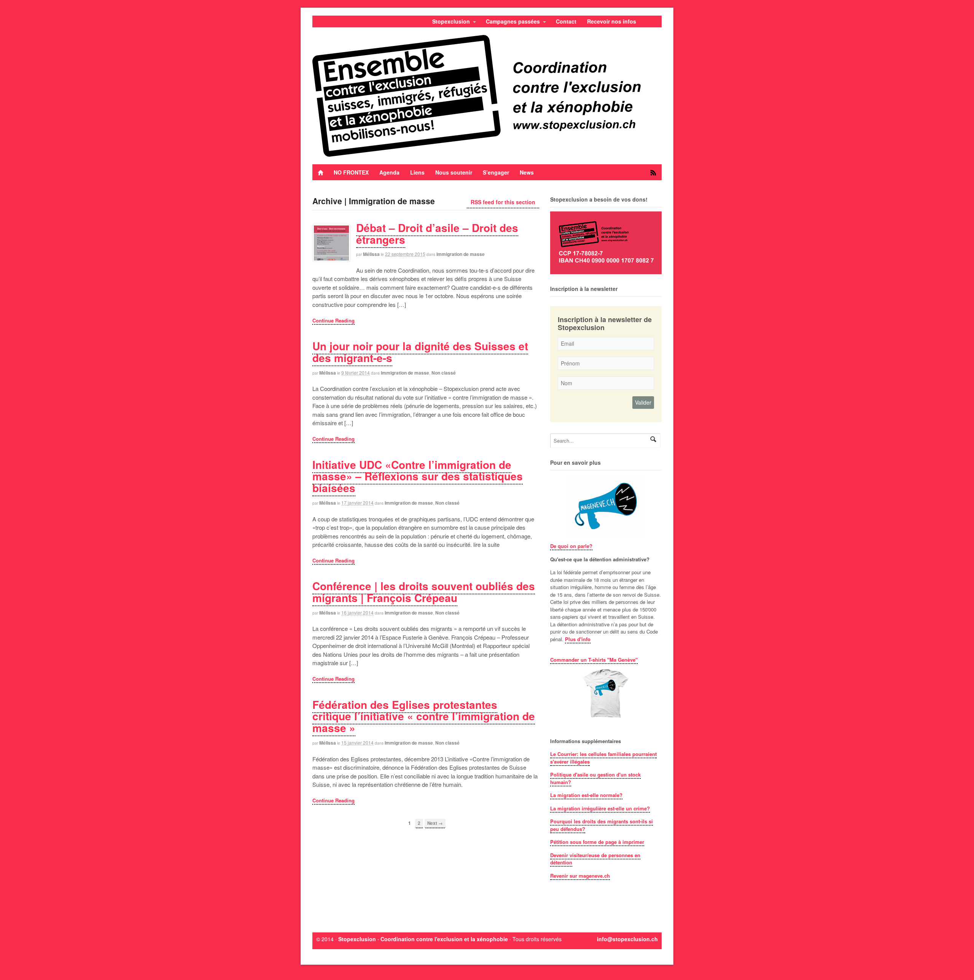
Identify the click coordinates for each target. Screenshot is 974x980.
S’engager (496, 172)
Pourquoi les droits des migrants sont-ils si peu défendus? (601, 825)
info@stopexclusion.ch (627, 939)
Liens (417, 172)
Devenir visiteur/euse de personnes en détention (595, 858)
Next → (435, 823)
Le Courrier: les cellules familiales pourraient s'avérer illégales (603, 757)
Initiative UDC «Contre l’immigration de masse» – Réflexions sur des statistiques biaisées (417, 476)
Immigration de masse (460, 254)
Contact (566, 21)
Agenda (389, 172)
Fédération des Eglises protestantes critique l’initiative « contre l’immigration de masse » (423, 716)
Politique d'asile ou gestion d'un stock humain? (595, 778)
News (527, 172)
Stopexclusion (451, 21)
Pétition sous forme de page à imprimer (597, 841)
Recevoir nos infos (611, 21)
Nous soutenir (453, 172)
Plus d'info (577, 639)
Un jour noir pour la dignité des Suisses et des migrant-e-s (420, 351)
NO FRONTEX (351, 172)
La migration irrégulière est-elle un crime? (600, 808)
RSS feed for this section (503, 202)
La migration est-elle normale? (586, 795)
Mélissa (371, 254)
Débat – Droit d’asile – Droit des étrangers (437, 233)
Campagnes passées (513, 21)
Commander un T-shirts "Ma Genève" (594, 659)
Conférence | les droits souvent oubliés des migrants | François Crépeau (423, 591)
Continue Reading (333, 320)
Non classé (443, 372)
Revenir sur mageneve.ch (580, 875)
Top (956, 962)
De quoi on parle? (571, 546)
